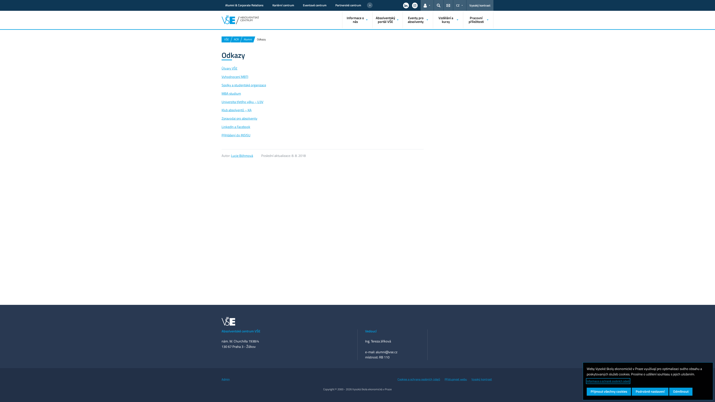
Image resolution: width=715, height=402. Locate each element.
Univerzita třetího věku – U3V (242, 101)
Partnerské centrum (348, 5)
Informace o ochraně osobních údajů (608, 381)
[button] (406, 5)
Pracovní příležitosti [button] (476, 19)
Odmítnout (681, 391)
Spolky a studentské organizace (244, 85)
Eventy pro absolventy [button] (416, 19)
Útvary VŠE (229, 68)
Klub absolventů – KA (237, 110)
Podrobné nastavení (650, 391)
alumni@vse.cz (386, 352)
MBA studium (231, 93)
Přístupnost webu (456, 379)
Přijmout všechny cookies (609, 391)
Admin (226, 379)
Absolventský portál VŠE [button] (385, 19)
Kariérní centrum (283, 5)
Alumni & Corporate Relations (244, 5)
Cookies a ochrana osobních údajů (419, 379)
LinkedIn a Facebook (236, 126)
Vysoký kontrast (479, 5)
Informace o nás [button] (355, 19)
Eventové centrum (314, 5)
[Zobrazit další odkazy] (370, 5)
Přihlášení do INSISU (236, 135)
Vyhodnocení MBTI (235, 76)
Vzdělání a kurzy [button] (445, 19)
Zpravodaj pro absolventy (239, 118)
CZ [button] (458, 5)
